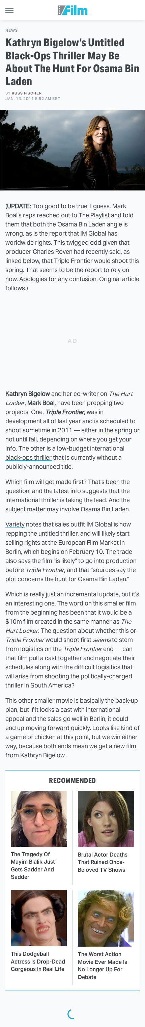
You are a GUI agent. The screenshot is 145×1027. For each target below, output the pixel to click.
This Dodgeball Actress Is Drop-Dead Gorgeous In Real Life (38, 961)
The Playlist (94, 215)
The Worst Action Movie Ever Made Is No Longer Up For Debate (102, 965)
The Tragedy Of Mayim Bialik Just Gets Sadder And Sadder (33, 866)
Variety (15, 524)
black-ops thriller (28, 457)
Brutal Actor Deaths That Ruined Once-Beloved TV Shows (102, 862)
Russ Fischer (27, 93)
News (11, 30)
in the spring (115, 430)
